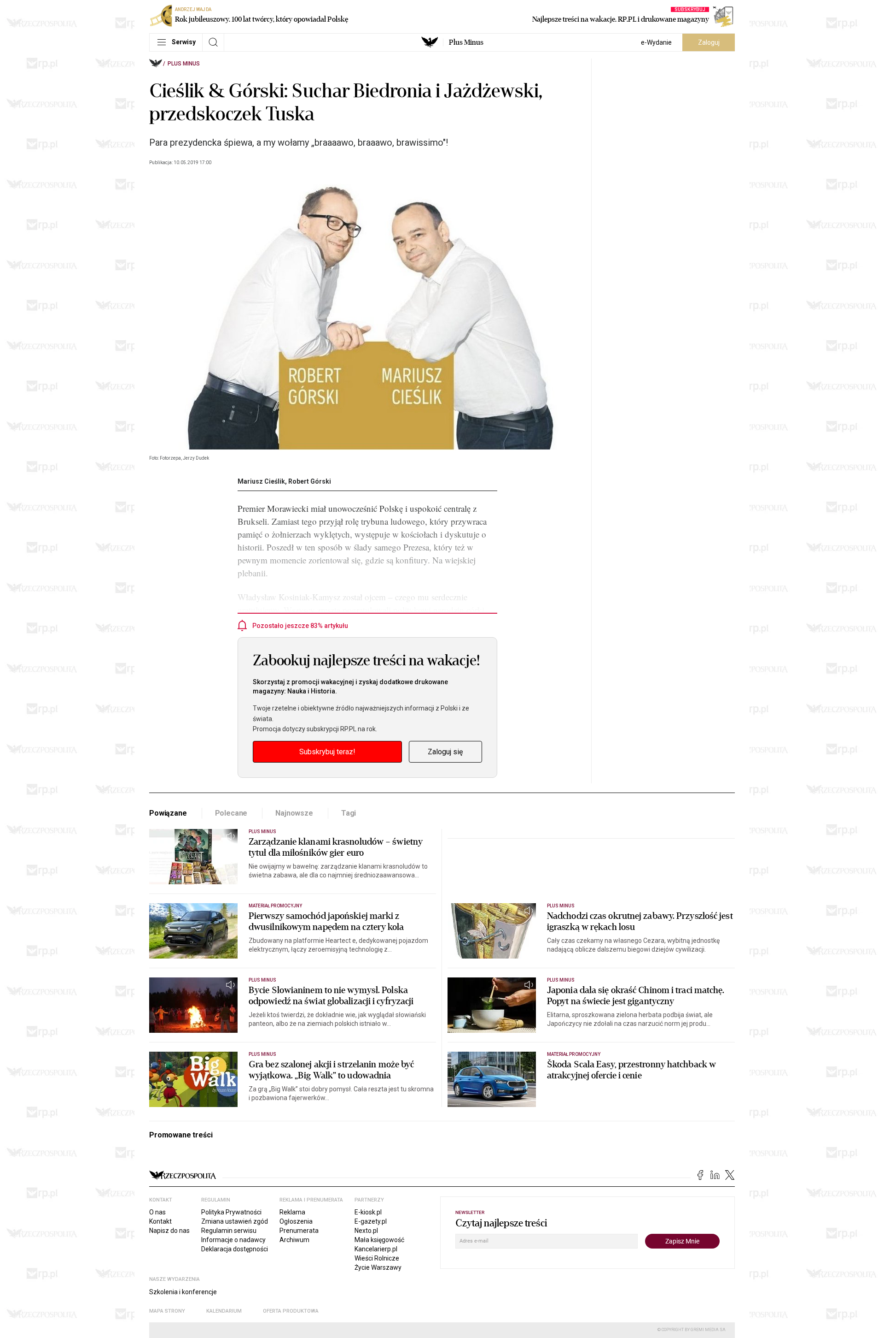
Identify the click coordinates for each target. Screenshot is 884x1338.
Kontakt (160, 1221)
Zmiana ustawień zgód (234, 1221)
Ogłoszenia (296, 1221)
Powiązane (168, 813)
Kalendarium (224, 1311)
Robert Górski (309, 481)
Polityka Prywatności (231, 1212)
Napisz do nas (169, 1230)
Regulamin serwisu (228, 1230)
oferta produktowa (291, 1311)
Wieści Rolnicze (377, 1258)
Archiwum (294, 1239)
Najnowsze (294, 813)
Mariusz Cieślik (261, 481)
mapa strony (167, 1311)
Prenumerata (299, 1230)
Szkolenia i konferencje (183, 1292)
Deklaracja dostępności (234, 1249)
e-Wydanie (656, 42)
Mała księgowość (379, 1239)
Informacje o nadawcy (233, 1239)
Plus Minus (466, 42)
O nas (157, 1212)
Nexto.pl (366, 1230)
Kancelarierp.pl (376, 1249)
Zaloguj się (445, 751)
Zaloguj (709, 42)
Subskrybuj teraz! (327, 751)
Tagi (348, 813)
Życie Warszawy (378, 1267)
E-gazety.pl (371, 1221)
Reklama (292, 1212)
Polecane (231, 813)
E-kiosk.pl (368, 1212)
